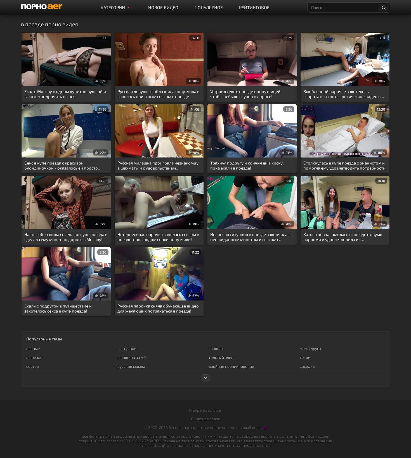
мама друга (310, 348)
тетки (305, 357)
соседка (307, 366)
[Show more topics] (205, 377)
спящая (216, 348)
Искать (384, 7)
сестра (32, 366)
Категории (113, 7)
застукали (126, 348)
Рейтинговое (254, 7)
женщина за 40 (131, 357)
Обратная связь (205, 418)
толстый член (221, 357)
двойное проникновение (231, 366)
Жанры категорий (205, 410)
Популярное (209, 7)
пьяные (33, 348)
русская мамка (131, 366)
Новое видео (163, 7)
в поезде (34, 357)
